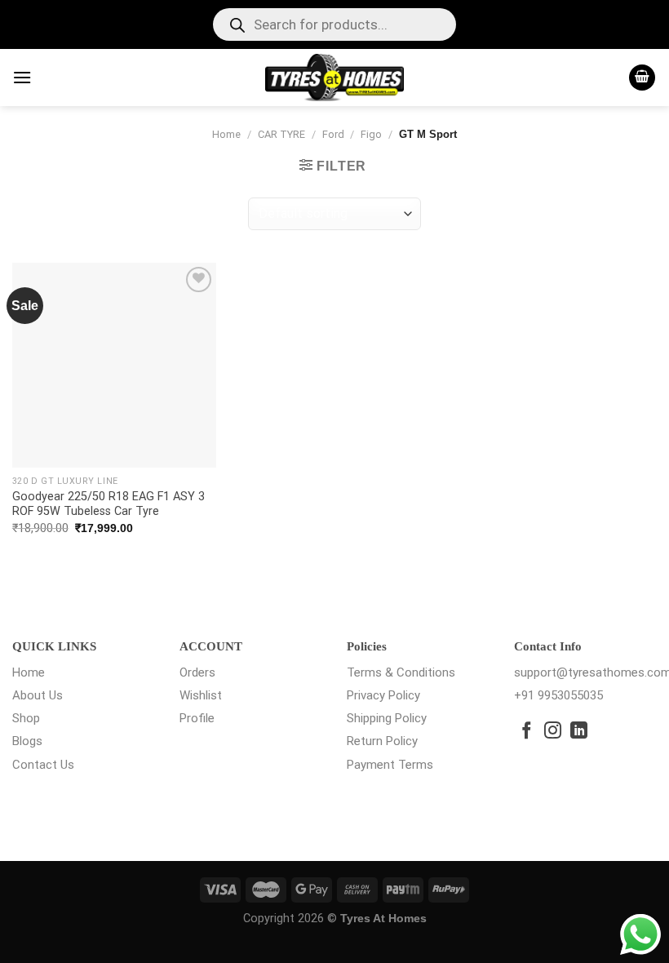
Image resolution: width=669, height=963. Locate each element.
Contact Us (43, 764)
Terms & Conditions (401, 672)
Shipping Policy (387, 718)
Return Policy (382, 741)
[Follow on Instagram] (552, 731)
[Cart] (642, 77)
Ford (333, 134)
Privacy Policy (383, 695)
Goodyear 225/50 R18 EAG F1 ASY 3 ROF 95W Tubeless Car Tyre (108, 504)
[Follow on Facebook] (526, 731)
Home (226, 134)
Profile (197, 718)
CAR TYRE (281, 134)
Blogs (27, 741)
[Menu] (22, 77)
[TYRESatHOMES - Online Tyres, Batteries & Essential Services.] (334, 77)
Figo (371, 134)
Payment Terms (390, 764)
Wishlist (200, 695)
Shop (26, 718)
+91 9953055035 (558, 695)
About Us (37, 695)
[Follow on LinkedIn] (578, 731)
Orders (197, 672)
